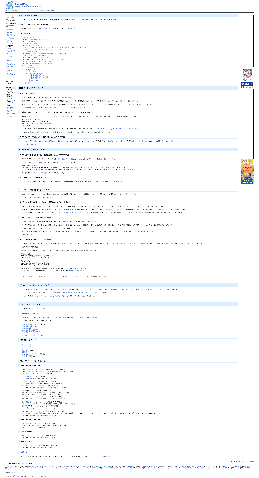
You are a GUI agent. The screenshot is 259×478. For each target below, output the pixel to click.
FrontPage (22, 4)
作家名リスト (12, 30)
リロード (29, 10)
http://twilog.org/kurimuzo (145, 231)
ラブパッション (38, 423)
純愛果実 (9, 48)
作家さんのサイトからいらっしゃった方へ (37, 39)
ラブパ (14, 56)
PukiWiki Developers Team (30, 475)
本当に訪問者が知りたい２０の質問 (151, 289)
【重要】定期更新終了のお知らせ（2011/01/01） (39, 61)
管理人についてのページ (83, 292)
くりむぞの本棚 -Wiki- (28, 37)
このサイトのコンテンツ (29, 67)
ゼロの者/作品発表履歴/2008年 (31, 330)
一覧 (36, 10)
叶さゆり (34, 354)
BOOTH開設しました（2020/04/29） (35, 55)
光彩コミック (25, 427)
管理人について (11, 74)
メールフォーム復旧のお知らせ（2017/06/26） (38, 57)
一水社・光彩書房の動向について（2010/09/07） (39, 63)
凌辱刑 (9, 111)
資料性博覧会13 (62, 159)
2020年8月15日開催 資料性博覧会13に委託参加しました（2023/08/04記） (46, 53)
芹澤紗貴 (24, 356)
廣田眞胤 (9, 41)
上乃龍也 (9, 40)
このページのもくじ (31, 41)
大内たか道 (13, 38)
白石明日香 (10, 43)
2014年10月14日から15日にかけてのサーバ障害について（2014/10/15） (46, 59)
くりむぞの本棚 (25, 15)
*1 (18, 276)
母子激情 (28, 402)
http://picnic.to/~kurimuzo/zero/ (87, 317)
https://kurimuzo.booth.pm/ (31, 144)
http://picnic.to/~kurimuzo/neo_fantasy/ (41, 447)
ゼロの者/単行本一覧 (28, 328)
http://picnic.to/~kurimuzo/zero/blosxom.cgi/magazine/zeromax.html (50, 408)
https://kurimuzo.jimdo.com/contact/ (43, 197)
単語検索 (42, 10)
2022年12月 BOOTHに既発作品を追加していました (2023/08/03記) (44, 49)
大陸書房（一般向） (34, 81)
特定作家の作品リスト (31, 71)
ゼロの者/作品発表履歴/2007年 (31, 332)
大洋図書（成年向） (34, 79)
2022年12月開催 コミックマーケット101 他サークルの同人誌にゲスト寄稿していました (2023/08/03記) (55, 47)
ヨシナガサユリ (26, 354)
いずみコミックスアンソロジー (36, 371)
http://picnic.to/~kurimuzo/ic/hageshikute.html (43, 415)
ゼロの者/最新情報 (27, 326)
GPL (43, 475)
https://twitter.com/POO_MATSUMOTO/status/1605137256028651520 (117, 129)
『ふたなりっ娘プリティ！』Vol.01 (34, 404)
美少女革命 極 (11, 50)
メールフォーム (11, 73)
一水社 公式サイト (27, 270)
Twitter (28, 231)
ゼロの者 (9, 34)
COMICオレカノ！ (30, 381)
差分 (14, 10)
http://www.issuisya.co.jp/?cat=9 (76, 270)
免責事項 (57, 296)
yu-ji (19, 476)
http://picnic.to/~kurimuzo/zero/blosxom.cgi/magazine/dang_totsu (49, 387)
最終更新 (49, 10)
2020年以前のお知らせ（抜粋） (31, 51)
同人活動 (10, 66)
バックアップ (21, 10)
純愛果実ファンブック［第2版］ (116, 141)
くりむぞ (9, 95)
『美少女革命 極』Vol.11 (75, 276)
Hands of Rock (42, 162)
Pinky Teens (10, 57)
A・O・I (30, 344)
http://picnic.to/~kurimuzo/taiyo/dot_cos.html (43, 437)
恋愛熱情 (9, 56)
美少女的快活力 (11, 64)
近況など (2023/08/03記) (32, 45)
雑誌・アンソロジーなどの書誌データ (36, 73)
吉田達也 (43, 173)
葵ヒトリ (9, 35)
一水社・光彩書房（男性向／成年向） (39, 75)
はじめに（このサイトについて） (31, 65)
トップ (8, 10)
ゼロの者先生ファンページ (33, 69)
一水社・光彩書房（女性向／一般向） (39, 77)
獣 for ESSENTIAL (31, 373)
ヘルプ (55, 10)
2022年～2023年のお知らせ (30, 43)
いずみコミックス (32, 369)
